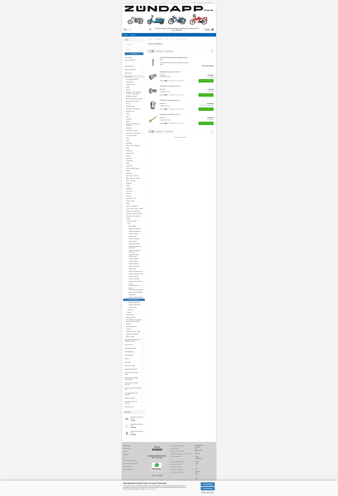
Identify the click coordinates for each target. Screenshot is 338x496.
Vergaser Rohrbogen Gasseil (136, 271)
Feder (127, 116)
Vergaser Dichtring (133, 233)
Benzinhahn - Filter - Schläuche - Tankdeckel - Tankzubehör (134, 92)
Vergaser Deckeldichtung (135, 228)
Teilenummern (128, 73)
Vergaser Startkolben (134, 299)
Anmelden (134, 53)
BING (128, 223)
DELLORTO (130, 309)
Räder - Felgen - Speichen (132, 175)
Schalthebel (129, 188)
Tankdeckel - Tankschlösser (133, 211)
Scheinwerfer (129, 191)
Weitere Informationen (208, 492)
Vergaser (128, 218)
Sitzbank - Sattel (130, 201)
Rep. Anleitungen (129, 355)
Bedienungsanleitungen (130, 348)
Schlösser (128, 196)
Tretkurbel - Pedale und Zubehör (134, 213)
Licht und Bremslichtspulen (133, 168)
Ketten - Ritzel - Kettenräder (133, 145)
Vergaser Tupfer (133, 307)
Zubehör (127, 358)
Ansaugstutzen (129, 82)
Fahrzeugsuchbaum (129, 66)
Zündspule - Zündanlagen (132, 334)
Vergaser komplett (133, 258)
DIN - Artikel (128, 362)
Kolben (127, 148)
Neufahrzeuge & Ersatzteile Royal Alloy (133, 388)
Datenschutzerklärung (150, 489)
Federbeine (129, 119)
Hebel (127, 138)
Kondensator (129, 150)
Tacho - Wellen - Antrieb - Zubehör (134, 208)
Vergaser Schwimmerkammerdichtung (136, 288)
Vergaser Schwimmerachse (135, 281)
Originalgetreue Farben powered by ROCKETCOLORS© (132, 340)
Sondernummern (129, 344)
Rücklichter (129, 183)
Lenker (127, 163)
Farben (127, 113)
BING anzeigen (132, 226)
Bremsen (128, 103)
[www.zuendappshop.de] (169, 15)
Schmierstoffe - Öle (131, 198)
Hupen (127, 140)
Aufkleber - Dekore (130, 84)
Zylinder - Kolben (130, 336)
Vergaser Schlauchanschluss (136, 274)
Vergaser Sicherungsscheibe (136, 297)
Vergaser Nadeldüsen (134, 266)
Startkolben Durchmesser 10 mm (170, 86)
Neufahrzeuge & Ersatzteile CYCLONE (131, 383)
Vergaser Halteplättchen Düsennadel (135, 247)
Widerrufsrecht (127, 448)
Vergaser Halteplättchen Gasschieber (135, 251)
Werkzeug (128, 324)
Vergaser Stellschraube (134, 304)
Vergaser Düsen (133, 236)
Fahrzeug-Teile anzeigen (132, 79)
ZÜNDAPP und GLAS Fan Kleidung (131, 402)
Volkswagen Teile (129, 406)
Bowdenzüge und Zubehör (132, 101)
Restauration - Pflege (130, 365)
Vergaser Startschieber (134, 302)
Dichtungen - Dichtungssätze (133, 108)
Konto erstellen (128, 57)
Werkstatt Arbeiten (130, 317)
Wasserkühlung (130, 314)
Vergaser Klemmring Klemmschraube (134, 255)
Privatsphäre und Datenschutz (130, 463)
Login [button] (201, 2)
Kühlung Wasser (130, 153)
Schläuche (128, 193)
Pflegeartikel (129, 173)
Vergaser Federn (133, 241)
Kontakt (125, 451)
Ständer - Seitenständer (132, 206)
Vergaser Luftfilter (133, 261)
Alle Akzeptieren (207, 484)
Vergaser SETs (132, 294)
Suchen (125, 34)
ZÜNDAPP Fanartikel (130, 398)
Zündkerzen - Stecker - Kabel (133, 331)
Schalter (128, 186)
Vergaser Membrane (134, 263)
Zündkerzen (129, 329)
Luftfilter (128, 170)
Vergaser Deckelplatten (134, 231)
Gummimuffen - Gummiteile (133, 133)
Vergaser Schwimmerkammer (134, 284)
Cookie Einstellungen (128, 469)
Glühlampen (129, 128)
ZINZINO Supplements (130, 69)
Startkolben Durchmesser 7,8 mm (170, 72)
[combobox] (159, 51)
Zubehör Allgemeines (131, 326)
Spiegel (128, 203)
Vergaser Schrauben (134, 276)
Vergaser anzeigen (132, 221)
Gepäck (128, 121)
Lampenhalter (129, 160)
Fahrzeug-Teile (128, 76)
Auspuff (128, 87)
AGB (124, 457)
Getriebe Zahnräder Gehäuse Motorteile (133, 124)
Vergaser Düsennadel (134, 238)
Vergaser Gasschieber (134, 243)
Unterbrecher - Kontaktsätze (133, 216)
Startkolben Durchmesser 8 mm (169, 100)
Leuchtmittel (129, 165)
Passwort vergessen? (130, 60)
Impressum (126, 454)
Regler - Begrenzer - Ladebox (133, 178)
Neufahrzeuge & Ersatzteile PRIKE (131, 373)
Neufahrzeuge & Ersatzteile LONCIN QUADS (131, 378)
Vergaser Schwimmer (134, 279)
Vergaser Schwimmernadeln (136, 292)
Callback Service (127, 466)
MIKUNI (129, 312)
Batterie (128, 89)
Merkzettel (209, 2)
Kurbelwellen (129, 158)
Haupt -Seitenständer (131, 135)
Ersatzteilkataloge (129, 351)
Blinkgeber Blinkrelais (131, 96)
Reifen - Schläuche (130, 181)
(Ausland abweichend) (178, 80)
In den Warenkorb (206, 80)
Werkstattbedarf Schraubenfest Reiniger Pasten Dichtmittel (134, 320)
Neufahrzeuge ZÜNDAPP (131, 369)
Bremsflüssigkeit (130, 106)
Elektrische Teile (130, 111)
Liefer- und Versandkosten (129, 460)
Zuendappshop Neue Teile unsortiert (131, 393)
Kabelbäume (129, 143)
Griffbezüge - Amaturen (132, 130)
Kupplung (128, 155)
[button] (195, 2)
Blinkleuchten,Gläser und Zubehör (134, 98)
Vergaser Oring (132, 268)
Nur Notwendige (207, 488)
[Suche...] (150, 29)
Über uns (133, 34)
